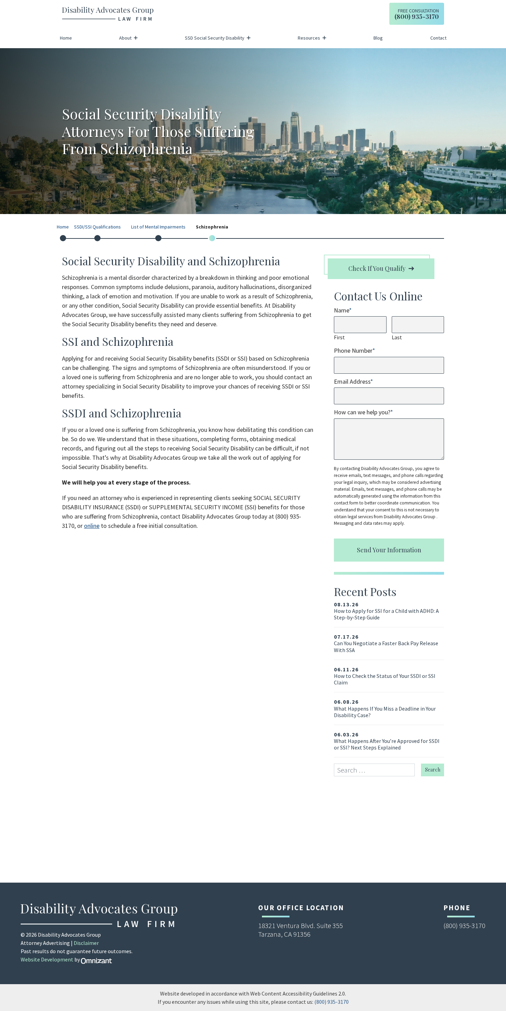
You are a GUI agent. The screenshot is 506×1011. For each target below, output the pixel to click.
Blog (378, 38)
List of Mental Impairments (158, 227)
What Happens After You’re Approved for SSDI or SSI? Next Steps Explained (387, 741)
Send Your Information (389, 550)
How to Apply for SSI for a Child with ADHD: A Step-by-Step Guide (386, 611)
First (339, 337)
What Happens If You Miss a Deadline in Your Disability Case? (385, 708)
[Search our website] (377, 770)
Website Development (47, 959)
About (125, 38)
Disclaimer (86, 942)
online (91, 526)
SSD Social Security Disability (214, 38)
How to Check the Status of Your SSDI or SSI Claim (384, 676)
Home (66, 38)
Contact (438, 38)
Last (397, 337)
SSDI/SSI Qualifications (97, 227)
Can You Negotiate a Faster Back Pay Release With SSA (386, 643)
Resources (309, 38)
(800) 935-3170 (331, 1001)
